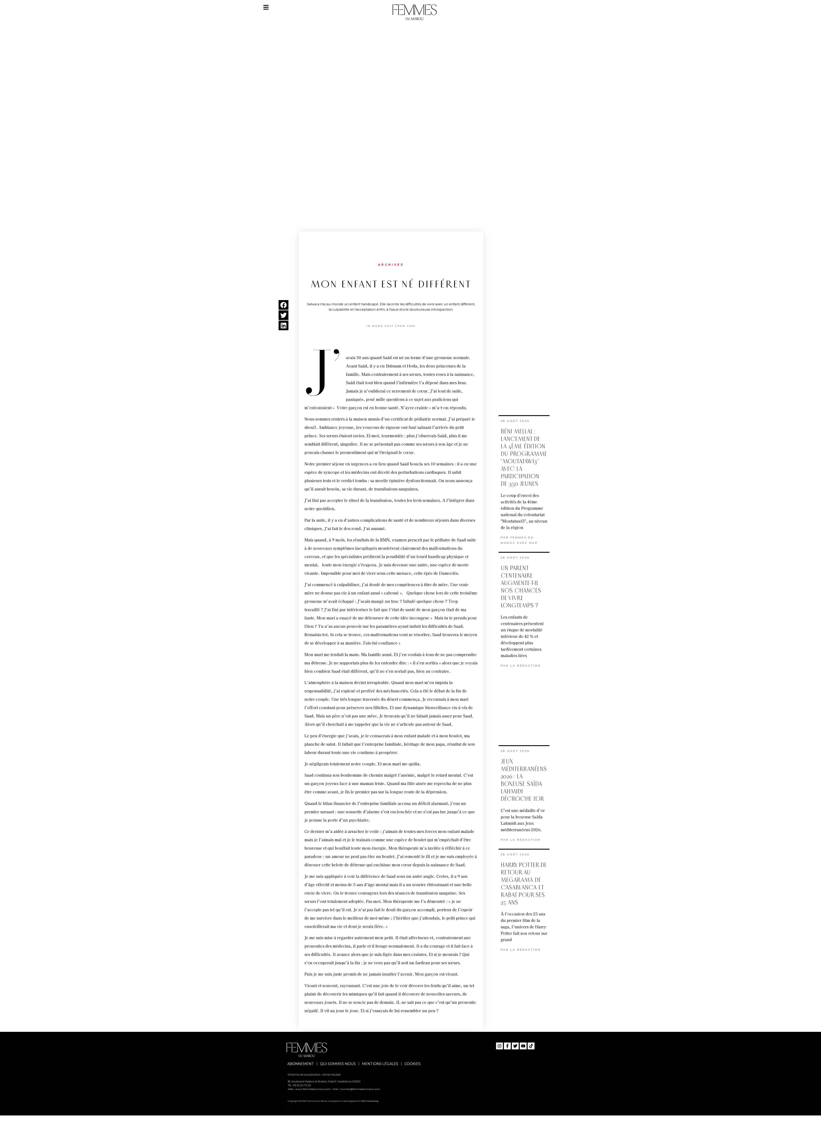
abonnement (300, 1064)
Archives (391, 265)
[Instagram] (499, 1046)
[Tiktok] (531, 1046)
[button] (283, 305)
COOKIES (413, 1064)
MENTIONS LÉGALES (380, 1064)
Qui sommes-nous (338, 1064)
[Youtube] (523, 1046)
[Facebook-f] (507, 1046)
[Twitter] (515, 1046)
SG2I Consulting (369, 1101)
